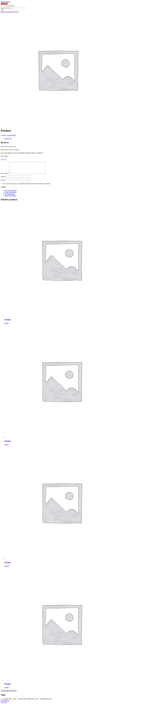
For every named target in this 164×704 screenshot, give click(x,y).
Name (3, 176)
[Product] (84, 260)
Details (7, 323)
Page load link (5, 700)
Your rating (5, 156)
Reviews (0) (8, 138)
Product (8, 319)
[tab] (84, 138)
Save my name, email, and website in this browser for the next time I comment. (26, 183)
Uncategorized (11, 135)
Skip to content (5, 1)
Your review (5, 173)
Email (3, 180)
